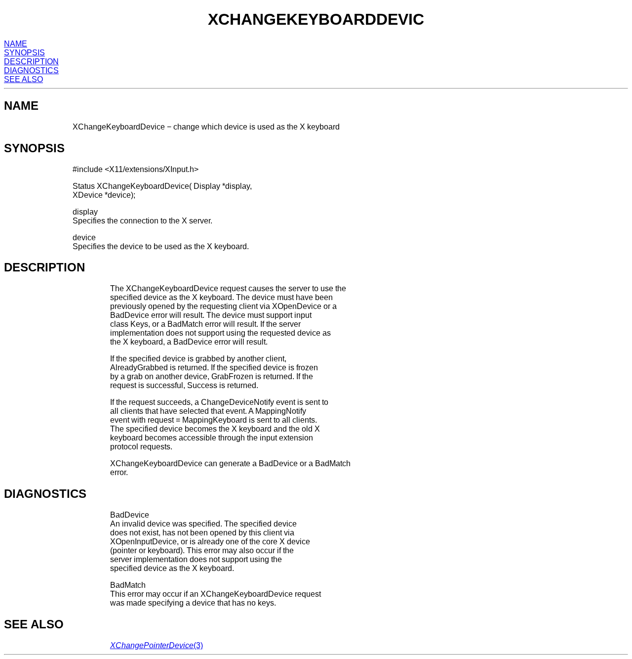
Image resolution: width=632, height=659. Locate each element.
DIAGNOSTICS (31, 70)
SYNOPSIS (24, 52)
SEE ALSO (23, 79)
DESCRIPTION (31, 61)
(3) (156, 645)
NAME (15, 44)
